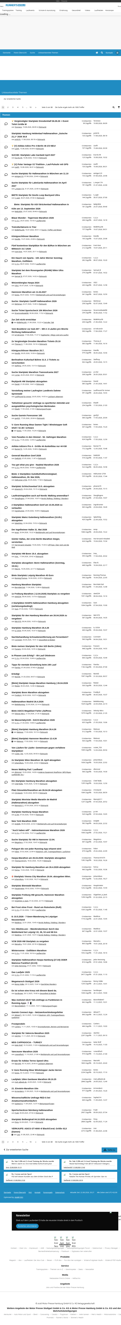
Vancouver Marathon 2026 (25, 1051)
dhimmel (18, 772)
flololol (17, 686)
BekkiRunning (20, 704)
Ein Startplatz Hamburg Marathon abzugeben (34, 781)
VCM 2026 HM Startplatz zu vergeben (30, 941)
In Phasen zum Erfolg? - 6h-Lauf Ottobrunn (33, 655)
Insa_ (17, 556)
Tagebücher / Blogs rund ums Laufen (55, 335)
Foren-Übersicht (20, 1192)
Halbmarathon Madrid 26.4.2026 (27, 701)
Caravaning (44, 1314)
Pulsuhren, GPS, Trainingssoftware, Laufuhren (53, 852)
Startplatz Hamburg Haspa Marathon (30, 812)
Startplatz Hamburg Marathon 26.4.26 (30, 628)
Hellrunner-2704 (21, 480)
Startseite (7, 1192)
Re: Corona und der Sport (22, 1174)
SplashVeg (18, 523)
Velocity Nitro (20, 714)
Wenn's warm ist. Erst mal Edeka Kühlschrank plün (32, 1164)
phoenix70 (19, 489)
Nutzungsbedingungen (55, 1248)
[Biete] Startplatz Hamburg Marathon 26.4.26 (34, 729)
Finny (17, 1122)
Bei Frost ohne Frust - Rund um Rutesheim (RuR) (36, 907)
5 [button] (22, 107)
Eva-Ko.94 (18, 158)
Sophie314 (19, 1104)
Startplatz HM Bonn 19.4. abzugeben (30, 553)
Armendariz (19, 1091)
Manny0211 (19, 805)
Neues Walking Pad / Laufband (27, 769)
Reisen (49, 1260)
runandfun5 (19, 1054)
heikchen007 (68, 1167)
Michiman (18, 304)
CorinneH (18, 640)
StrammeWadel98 (21, 313)
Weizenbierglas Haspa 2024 (25, 283)
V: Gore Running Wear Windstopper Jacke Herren (37, 1070)
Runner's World (62, 1318)
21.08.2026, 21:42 (79, 1167)
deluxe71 (18, 1015)
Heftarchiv (76, 1278)
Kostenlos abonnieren (27, 1226)
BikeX (35, 1314)
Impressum (33, 1248)
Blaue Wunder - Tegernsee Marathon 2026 (33, 218)
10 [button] (30, 107)
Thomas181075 (20, 861)
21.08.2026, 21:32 (19, 1180)
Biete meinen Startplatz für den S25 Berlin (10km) (36, 646)
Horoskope (109, 10)
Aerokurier (8, 1314)
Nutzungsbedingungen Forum (78, 1248)
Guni (16, 609)
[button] (36, 107)
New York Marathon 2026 (24, 821)
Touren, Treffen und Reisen (51, 230)
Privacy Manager (111, 1248)
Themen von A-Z (56, 1269)
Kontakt (14, 1248)
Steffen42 (9, 1180)
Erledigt (15, 674)
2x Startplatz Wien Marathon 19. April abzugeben (36, 760)
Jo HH (17, 815)
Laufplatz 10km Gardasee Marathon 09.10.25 (34, 1079)
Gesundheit (76, 10)
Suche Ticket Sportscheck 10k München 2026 (34, 310)
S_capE (17, 198)
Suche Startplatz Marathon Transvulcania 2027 (35, 372)
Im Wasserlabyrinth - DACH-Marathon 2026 (33, 720)
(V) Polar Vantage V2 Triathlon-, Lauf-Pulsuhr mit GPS (41, 164)
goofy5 (17, 418)
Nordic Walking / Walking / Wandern (54, 498)
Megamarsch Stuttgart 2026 (25, 981)
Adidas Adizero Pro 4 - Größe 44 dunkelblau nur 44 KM (39, 446)
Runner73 (18, 449)
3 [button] (12, 107)
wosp (17, 532)
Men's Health (96, 1314)
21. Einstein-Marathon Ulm (25, 1088)
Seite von (47, 107)
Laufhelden (98, 10)
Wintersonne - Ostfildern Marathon (29, 950)
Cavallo (54, 1314)
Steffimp (18, 366)
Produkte (64, 1)
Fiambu (17, 668)
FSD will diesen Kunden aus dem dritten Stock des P (32, 1176)
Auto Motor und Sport (22, 1314)
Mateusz (20, 732)
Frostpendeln (18, 1024)
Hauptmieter (19, 888)
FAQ (30, 1192)
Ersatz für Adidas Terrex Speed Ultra (30, 1061)
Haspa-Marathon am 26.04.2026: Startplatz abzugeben (39, 858)
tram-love (18, 252)
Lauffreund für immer (23, 397)
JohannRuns (19, 763)
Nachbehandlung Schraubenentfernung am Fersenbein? (40, 637)
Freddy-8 (18, 695)
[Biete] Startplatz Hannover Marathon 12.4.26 (34, 738)
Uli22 (17, 286)
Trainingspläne (7, 10)
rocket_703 (19, 754)
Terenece (18, 127)
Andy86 (17, 824)
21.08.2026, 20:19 (77, 1180)
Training (19, 10)
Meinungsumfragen (43, 409)
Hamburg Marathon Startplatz (26, 584)
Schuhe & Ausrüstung (47, 10)
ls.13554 (18, 631)
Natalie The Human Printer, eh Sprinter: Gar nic (88, 1176)
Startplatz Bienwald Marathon (26, 886)
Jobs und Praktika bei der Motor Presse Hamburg (65, 1287)
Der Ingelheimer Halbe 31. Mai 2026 (29, 529)
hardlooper (19, 993)
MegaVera (19, 842)
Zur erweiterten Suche (12, 99)
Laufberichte (41, 221)
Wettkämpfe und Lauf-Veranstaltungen (51, 295)
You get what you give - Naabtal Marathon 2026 (35, 465)
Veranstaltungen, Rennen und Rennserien (53, 1027)
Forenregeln (47, 1192)
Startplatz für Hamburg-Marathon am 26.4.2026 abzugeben (41, 867)
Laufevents (30, 10)
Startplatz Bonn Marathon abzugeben (30, 692)
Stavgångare (19, 498)
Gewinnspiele (71, 1269)
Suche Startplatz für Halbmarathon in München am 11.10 (40, 173)
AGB (42, 1248)
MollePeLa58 (19, 230)
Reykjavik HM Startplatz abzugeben (29, 381)
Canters (18, 1027)
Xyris (7, 1167)
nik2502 (18, 1036)
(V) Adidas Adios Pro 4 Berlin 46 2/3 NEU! (35, 146)
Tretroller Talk (48, 322)
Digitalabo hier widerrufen (82, 1251)
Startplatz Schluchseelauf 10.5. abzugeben (33, 486)
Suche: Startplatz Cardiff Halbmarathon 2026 (34, 301)
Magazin (12, 1260)
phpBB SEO (19, 1197)
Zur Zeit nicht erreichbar (24, 319)
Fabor (17, 852)
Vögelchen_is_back (21, 901)
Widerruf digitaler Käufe (93, 1260)
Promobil (50, 1318)
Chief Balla (19, 784)
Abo (20, 1260)
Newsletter (89, 1269)
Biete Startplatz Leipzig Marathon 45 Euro (33, 575)
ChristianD (18, 793)
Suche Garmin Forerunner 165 (27, 415)
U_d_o (17, 221)
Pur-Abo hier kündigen (72, 1260)
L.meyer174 (19, 189)
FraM (17, 1113)
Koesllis (17, 239)
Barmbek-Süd (20, 587)
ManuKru (18, 944)
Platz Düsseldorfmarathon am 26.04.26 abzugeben (37, 790)
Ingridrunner (19, 511)
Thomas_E (18, 344)
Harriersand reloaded (23, 545)
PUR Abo (58, 1260)
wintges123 (19, 176)
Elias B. (17, 569)
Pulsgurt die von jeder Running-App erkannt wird (36, 849)
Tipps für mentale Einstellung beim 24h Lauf (34, 665)
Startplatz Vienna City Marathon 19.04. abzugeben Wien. (42, 876)
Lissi (18, 1135)
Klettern (73, 1314)
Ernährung (64, 10)
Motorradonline (110, 1314)
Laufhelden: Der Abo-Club (34, 1260)
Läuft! (17, 149)
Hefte (57, 1)
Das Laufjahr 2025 (21, 972)
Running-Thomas (21, 578)
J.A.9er (17, 375)
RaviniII (17, 677)
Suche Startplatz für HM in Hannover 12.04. (33, 839)
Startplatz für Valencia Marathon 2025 (30, 1033)
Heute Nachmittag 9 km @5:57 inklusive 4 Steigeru (89, 1164)
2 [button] (7, 107)
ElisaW (17, 409)
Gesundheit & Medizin (47, 640)
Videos (87, 10)
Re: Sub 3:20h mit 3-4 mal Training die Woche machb (33, 1161)
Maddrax (18, 923)
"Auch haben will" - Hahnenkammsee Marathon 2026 (38, 830)
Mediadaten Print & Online (60, 1278)
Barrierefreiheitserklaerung (48, 1251)
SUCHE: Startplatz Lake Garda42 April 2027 (33, 155)
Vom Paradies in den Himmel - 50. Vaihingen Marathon (39, 437)
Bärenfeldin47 (20, 1006)
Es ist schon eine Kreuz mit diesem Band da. (34, 990)
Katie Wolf (18, 1045)
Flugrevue (64, 1314)
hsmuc (17, 870)
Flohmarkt (42, 127)
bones (17, 295)
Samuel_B (18, 276)
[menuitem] (37, 1192)
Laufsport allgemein (55, 397)
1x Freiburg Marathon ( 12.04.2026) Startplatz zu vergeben (41, 594)
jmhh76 (17, 139)
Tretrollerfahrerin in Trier (24, 227)
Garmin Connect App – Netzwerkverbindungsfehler (37, 1012)
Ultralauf (40, 668)
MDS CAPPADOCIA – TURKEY (27, 1042)
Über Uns (23, 1248)
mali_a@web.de (21, 1082)
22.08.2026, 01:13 (16, 1167)
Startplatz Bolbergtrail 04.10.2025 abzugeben (34, 1119)
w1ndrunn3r (19, 335)
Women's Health (77, 1318)
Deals (80, 1269)
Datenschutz (60, 1192)
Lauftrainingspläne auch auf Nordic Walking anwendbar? (40, 495)
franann (18, 649)
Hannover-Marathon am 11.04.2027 (29, 292)
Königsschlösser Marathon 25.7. (28, 350)
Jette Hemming (20, 966)
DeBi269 (18, 458)
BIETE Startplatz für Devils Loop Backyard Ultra (36, 195)
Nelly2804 (18, 211)
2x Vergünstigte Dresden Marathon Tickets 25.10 (36, 341)
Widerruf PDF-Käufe (113, 1260)
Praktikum (65, 1251)
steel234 (18, 597)
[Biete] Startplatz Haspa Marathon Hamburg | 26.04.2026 (40, 683)
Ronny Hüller (19, 984)
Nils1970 (18, 621)
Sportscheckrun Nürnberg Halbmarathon (32, 1110)
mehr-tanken (84, 1314)
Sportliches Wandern (48, 984)
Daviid (17, 384)
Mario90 (18, 1064)
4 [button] (17, 107)
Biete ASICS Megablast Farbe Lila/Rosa (31, 711)
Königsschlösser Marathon (25, 236)
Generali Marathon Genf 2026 (26, 455)
